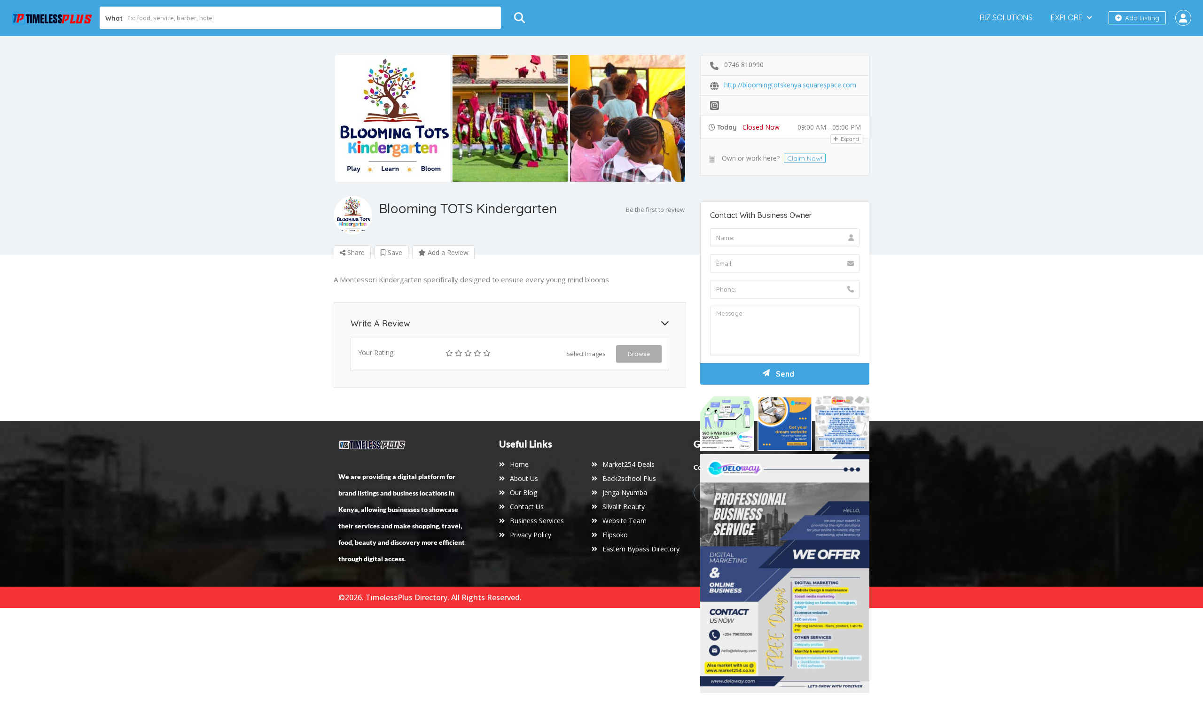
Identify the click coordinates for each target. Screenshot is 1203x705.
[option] (392, 118)
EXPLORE (1067, 17)
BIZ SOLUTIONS (1006, 17)
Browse (639, 353)
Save (394, 252)
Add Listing (1141, 18)
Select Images (586, 353)
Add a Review (447, 252)
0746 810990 (744, 64)
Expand (849, 139)
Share (355, 252)
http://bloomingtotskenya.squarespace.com (790, 84)
